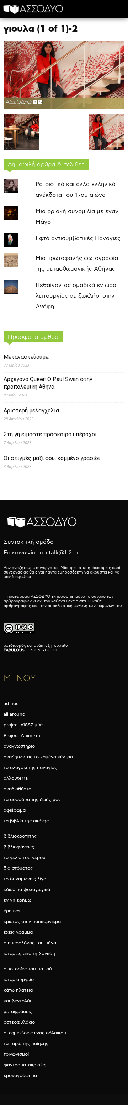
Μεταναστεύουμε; (26, 356)
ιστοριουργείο (19, 979)
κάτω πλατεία (18, 990)
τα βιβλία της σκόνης (26, 821)
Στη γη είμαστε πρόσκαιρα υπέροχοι (50, 434)
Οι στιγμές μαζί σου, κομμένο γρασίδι (52, 458)
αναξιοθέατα (17, 789)
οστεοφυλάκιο (19, 1022)
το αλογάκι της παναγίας (30, 768)
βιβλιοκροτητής (20, 836)
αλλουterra (16, 778)
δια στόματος (18, 868)
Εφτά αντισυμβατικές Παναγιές (78, 238)
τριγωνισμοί (16, 1054)
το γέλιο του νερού (25, 858)
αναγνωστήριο (19, 746)
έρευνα (12, 911)
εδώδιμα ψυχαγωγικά (27, 890)
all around (14, 714)
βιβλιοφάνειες (19, 847)
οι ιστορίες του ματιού (28, 969)
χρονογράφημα (20, 1075)
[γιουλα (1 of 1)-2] (64, 107)
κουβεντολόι (17, 1001)
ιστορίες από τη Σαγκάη (29, 954)
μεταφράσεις (18, 1011)
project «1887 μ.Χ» (24, 725)
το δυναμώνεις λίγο (25, 879)
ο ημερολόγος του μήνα (30, 943)
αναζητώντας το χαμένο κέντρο (38, 757)
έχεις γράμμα (18, 932)
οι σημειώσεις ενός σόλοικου (35, 1033)
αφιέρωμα (15, 810)
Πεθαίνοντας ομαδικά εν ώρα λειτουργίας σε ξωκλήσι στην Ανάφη (76, 296)
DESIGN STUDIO (30, 650)
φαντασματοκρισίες (25, 1065)
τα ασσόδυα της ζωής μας (32, 800)
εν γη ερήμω (17, 900)
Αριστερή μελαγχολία (31, 410)
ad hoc (11, 704)
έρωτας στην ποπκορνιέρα (32, 922)
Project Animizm (22, 736)
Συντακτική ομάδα (29, 542)
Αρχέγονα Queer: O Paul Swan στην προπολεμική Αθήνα (48, 383)
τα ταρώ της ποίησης (26, 1043)
